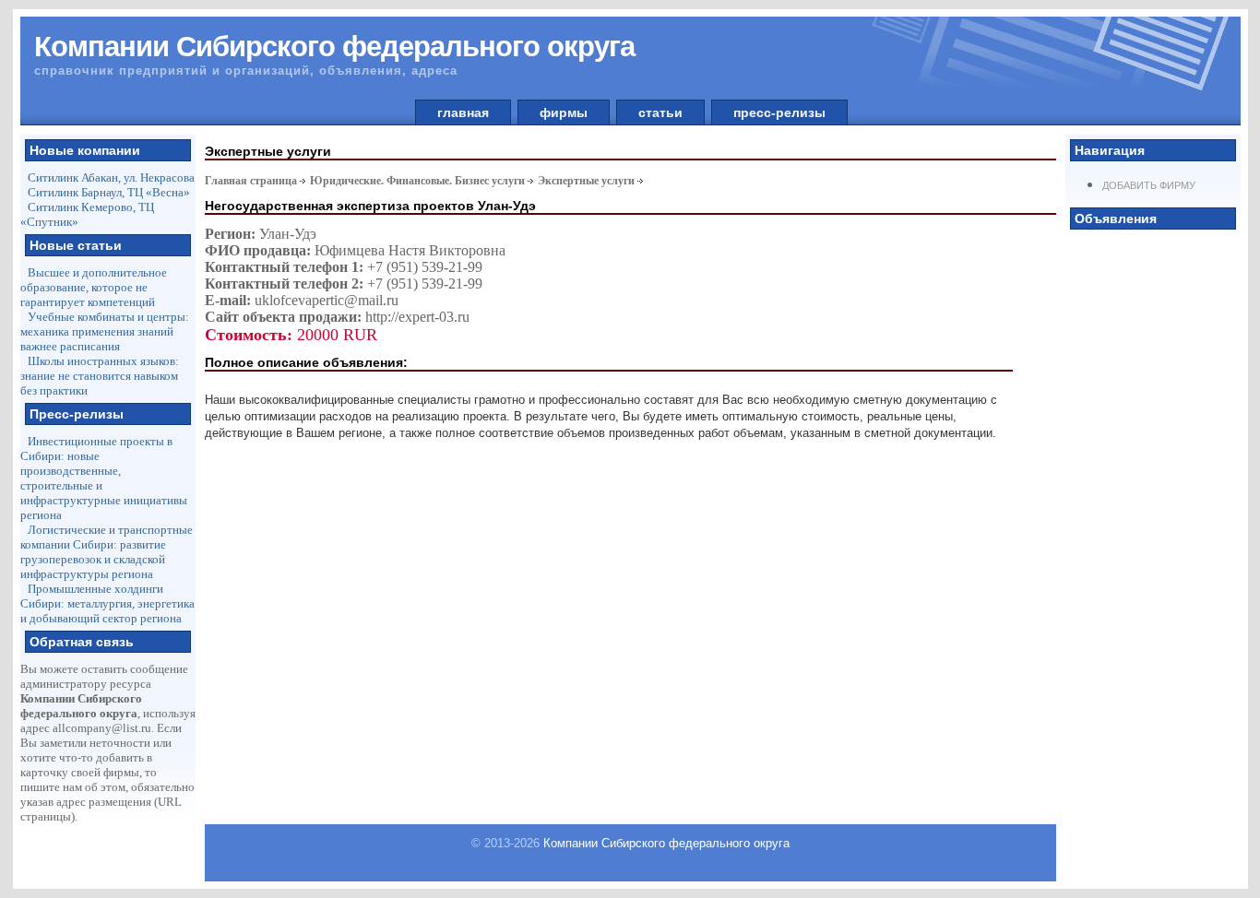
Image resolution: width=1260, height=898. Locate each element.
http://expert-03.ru (417, 317)
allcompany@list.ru (102, 728)
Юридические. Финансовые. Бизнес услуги (417, 180)
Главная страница (251, 180)
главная (463, 112)
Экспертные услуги (586, 180)
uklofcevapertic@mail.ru (326, 300)
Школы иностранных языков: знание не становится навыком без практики (99, 375)
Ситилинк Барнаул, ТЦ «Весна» (109, 192)
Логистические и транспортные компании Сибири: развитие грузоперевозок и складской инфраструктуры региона (106, 552)
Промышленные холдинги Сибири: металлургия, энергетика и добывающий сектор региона (107, 603)
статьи (660, 112)
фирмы (563, 112)
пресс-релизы (779, 112)
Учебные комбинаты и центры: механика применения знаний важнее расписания (104, 331)
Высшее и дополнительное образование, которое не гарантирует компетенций (93, 287)
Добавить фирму (1148, 185)
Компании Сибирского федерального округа (666, 843)
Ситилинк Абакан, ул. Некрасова (111, 177)
